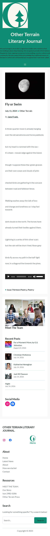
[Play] (8, 276)
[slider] (40, 276)
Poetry (31, 289)
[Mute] (34, 276)
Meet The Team (14, 327)
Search (40, 520)
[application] (25, 276)
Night (7, 383)
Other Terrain (25, 111)
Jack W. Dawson (21, 374)
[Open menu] (25, 64)
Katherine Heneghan (23, 364)
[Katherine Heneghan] (8, 366)
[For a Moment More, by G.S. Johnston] (8, 344)
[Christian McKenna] (8, 356)
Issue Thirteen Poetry (17, 289)
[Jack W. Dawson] (8, 376)
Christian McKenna (22, 355)
